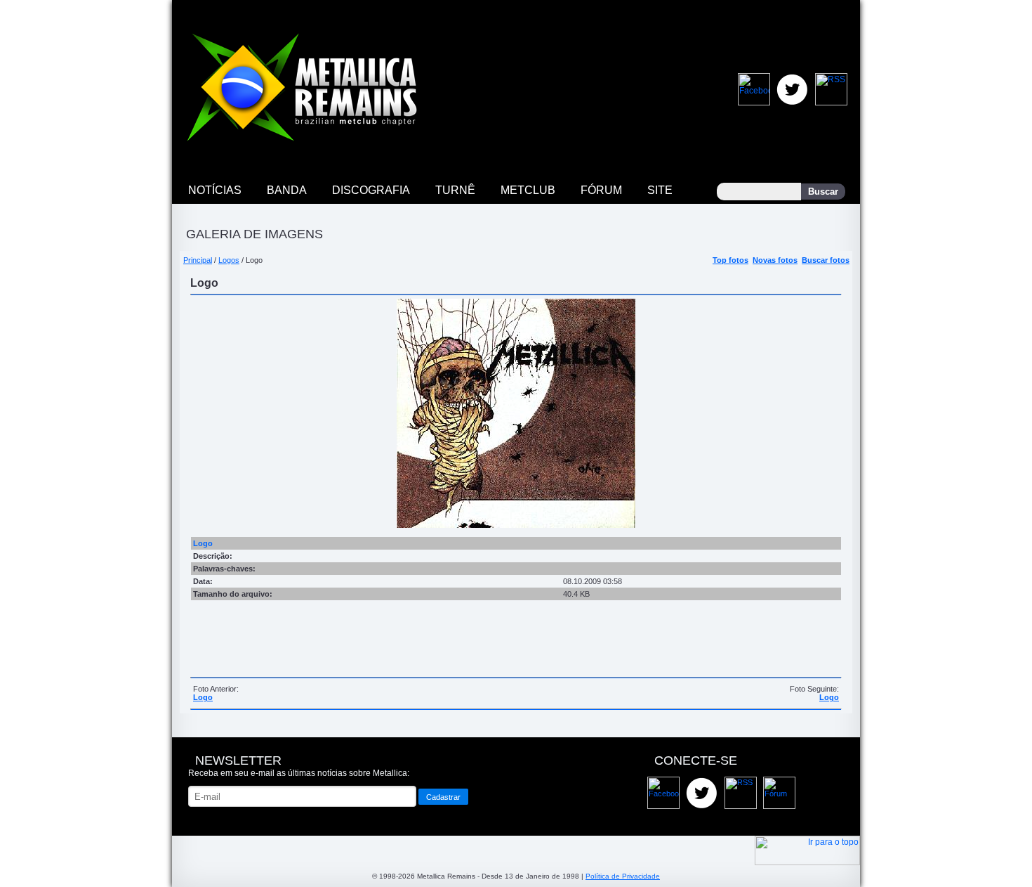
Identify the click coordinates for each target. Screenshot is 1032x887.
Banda (287, 190)
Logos (228, 260)
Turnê (455, 190)
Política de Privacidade (623, 876)
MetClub (528, 190)
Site (660, 190)
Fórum (601, 190)
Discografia (371, 190)
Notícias (215, 190)
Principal (197, 260)
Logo (203, 697)
